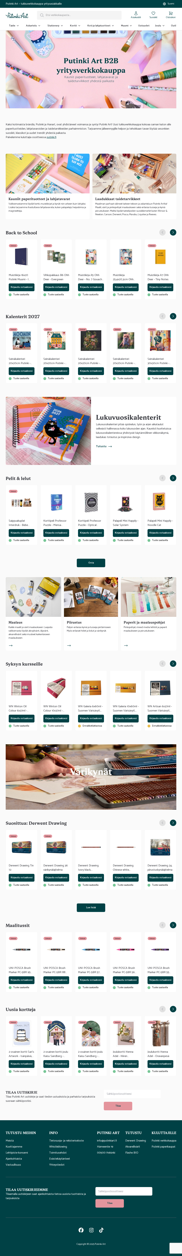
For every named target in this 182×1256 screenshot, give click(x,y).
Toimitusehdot (58, 1153)
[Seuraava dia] (173, 232)
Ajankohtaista (14, 1159)
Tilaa (118, 1106)
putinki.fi (51, 137)
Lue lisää (91, 908)
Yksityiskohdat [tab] (91, 598)
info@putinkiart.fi (107, 1141)
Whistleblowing (58, 1147)
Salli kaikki (143, 664)
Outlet (175, 26)
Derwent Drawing (135, 1141)
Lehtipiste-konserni (17, 1153)
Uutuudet (143, 26)
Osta (91, 563)
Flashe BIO (131, 1153)
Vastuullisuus (13, 1165)
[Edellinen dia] (162, 232)
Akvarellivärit (132, 1147)
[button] (25, 1132)
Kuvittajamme (14, 1147)
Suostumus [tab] (38, 598)
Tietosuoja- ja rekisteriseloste (66, 1141)
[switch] (71, 650)
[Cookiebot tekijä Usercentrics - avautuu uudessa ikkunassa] (152, 588)
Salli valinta (91, 664)
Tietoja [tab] (144, 598)
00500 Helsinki (106, 1153)
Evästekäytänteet (59, 1159)
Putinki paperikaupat (163, 1147)
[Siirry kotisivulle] (17, 15)
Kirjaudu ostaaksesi (22, 287)
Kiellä (39, 664)
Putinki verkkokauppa (164, 1141)
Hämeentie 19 (105, 1147)
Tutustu (101, 446)
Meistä (10, 1141)
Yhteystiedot (57, 1165)
